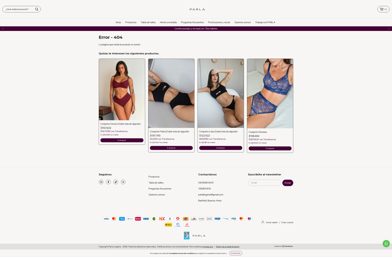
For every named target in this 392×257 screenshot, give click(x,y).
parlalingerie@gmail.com (210, 194)
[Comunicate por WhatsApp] (386, 243)
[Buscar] (37, 9)
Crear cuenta (287, 222)
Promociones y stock (219, 22)
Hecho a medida (168, 22)
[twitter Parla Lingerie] (123, 182)
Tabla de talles (148, 22)
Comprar (122, 140)
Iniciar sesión (272, 222)
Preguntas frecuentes (192, 22)
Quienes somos (242, 22)
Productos (130, 22)
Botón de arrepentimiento (227, 246)
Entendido (236, 253)
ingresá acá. (207, 246)
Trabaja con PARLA (265, 22)
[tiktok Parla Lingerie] (115, 182)
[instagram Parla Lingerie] (101, 182)
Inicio (118, 22)
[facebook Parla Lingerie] (108, 182)
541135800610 (206, 182)
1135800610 (204, 188)
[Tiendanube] (283, 246)
